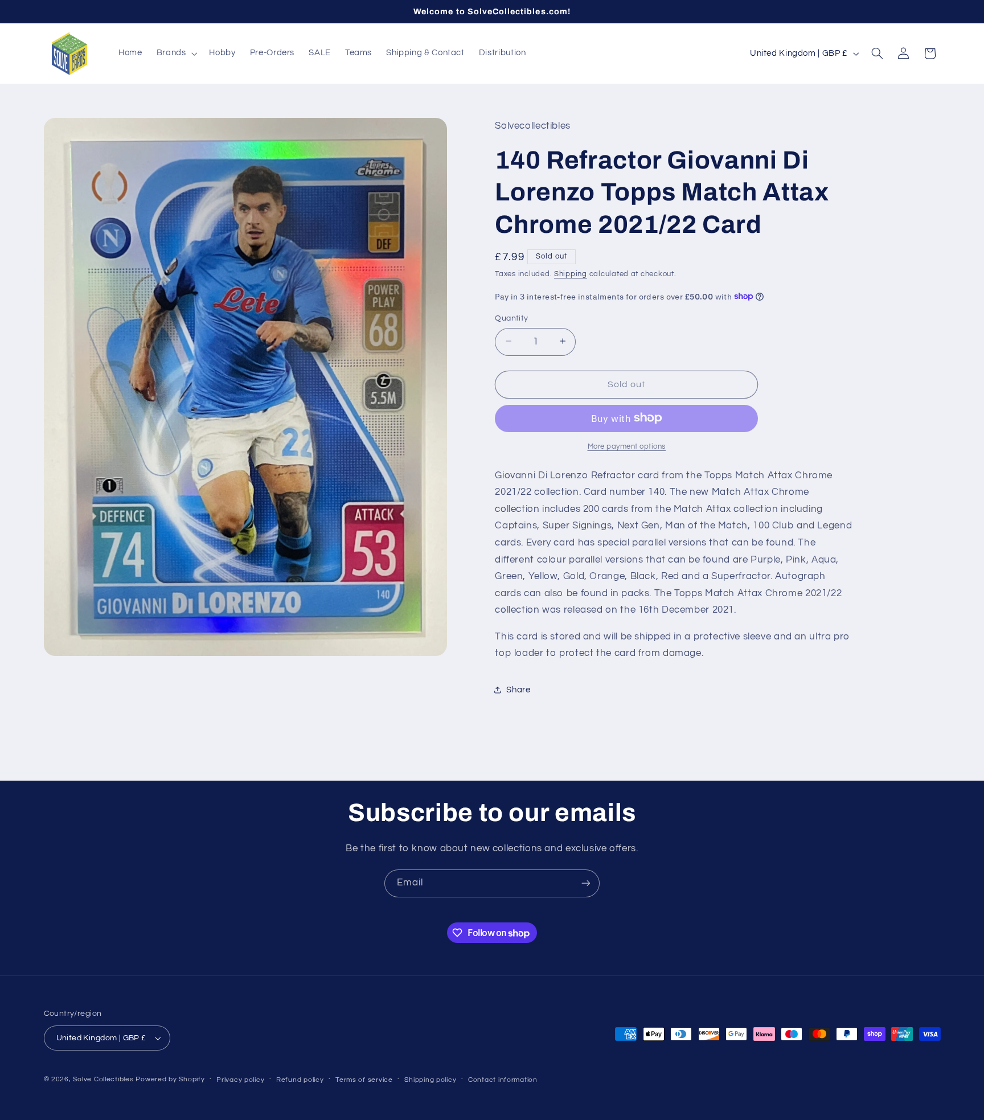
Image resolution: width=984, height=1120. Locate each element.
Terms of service (364, 1080)
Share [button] (518, 690)
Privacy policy (240, 1080)
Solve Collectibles (103, 1079)
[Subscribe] (586, 883)
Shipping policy (430, 1080)
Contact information (503, 1080)
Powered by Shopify (170, 1079)
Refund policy (300, 1080)
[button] (175, 53)
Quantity (511, 318)
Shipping (570, 274)
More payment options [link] (627, 446)
